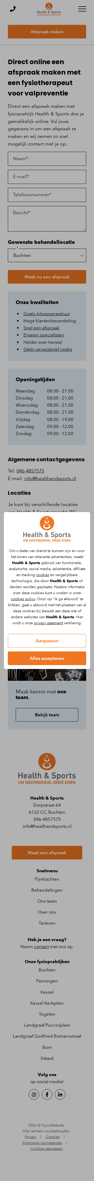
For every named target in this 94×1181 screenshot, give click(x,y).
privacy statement (48, 623)
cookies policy (23, 599)
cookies (42, 575)
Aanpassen (47, 640)
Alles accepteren (47, 658)
